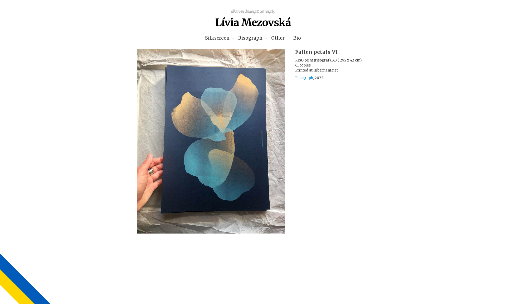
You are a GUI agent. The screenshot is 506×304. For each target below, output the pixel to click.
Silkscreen (217, 38)
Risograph (250, 38)
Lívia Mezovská (253, 22)
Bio (297, 38)
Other (278, 38)
